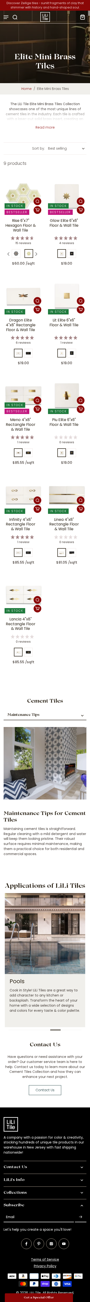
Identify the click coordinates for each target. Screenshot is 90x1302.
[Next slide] (36, 254)
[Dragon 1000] (18, 353)
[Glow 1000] (62, 253)
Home (26, 88)
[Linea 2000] (72, 552)
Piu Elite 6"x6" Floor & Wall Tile (63, 422)
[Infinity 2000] (28, 552)
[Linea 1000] (62, 552)
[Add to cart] (37, 210)
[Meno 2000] (28, 453)
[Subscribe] (80, 1217)
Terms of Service (45, 1259)
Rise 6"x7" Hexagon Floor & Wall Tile (20, 225)
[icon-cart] (81, 17)
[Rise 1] (16, 253)
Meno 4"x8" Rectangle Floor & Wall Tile (20, 424)
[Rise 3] (29, 253)
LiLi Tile (35, 1292)
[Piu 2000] (72, 453)
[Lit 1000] (62, 353)
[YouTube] (64, 1243)
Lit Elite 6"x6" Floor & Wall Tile (63, 322)
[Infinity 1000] (18, 552)
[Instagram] (51, 1243)
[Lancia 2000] (28, 652)
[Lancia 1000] (18, 652)
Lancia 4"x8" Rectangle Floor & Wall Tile (20, 624)
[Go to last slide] (8, 254)
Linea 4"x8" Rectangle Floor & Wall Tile (64, 524)
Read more (45, 127)
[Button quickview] (37, 201)
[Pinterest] (39, 1243)
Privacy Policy (45, 1266)
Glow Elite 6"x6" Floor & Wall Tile (63, 223)
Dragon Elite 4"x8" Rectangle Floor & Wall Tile (21, 325)
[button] (39, 1297)
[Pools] (45, 960)
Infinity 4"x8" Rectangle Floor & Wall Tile (20, 524)
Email (10, 1217)
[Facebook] (26, 1243)
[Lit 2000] (72, 353)
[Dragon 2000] (28, 353)
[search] (15, 17)
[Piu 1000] (62, 453)
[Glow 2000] (72, 253)
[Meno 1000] (18, 453)
